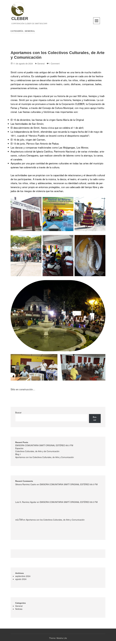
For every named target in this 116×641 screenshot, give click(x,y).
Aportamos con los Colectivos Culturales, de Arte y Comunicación (44, 457)
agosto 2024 (20, 579)
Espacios (19, 448)
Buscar (18, 412)
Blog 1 (18, 454)
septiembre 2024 (22, 576)
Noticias (18, 608)
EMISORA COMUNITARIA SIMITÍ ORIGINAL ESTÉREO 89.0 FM (44, 445)
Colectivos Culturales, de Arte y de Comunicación (37, 451)
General (41, 63)
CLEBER (19, 18)
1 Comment (54, 63)
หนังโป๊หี (19, 519)
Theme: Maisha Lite (58, 638)
